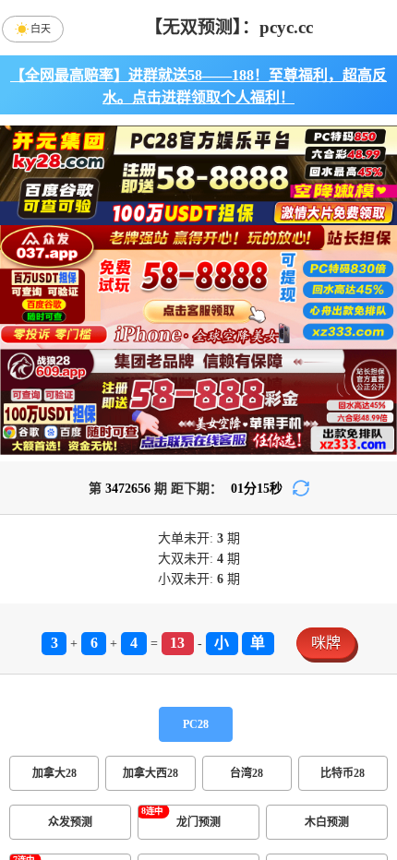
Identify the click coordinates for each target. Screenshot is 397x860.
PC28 (196, 724)
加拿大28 (54, 773)
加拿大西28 (150, 773)
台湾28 (246, 773)
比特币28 (342, 773)
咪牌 (326, 643)
